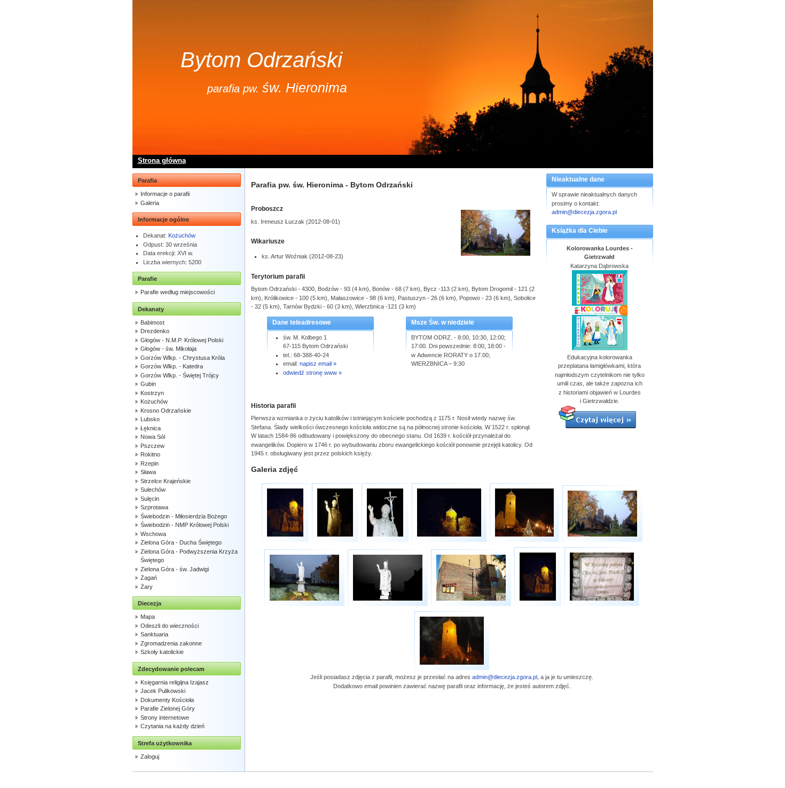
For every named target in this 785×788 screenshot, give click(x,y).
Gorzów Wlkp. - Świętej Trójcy (179, 375)
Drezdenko (154, 331)
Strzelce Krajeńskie (165, 481)
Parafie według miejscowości (177, 292)
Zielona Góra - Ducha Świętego (181, 542)
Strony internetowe (164, 717)
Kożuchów (181, 235)
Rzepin (149, 463)
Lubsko (150, 419)
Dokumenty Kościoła (167, 700)
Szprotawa (154, 507)
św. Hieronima (304, 87)
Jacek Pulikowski (162, 691)
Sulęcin (149, 498)
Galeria (149, 203)
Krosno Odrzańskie (165, 410)
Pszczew (152, 446)
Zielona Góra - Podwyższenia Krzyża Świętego (189, 556)
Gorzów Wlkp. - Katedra (171, 366)
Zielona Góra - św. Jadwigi (174, 569)
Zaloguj (149, 756)
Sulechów (153, 489)
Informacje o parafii (165, 194)
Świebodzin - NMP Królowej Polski (184, 525)
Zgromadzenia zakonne (171, 643)
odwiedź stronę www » (312, 372)
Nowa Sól (152, 437)
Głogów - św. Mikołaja (168, 348)
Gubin (148, 384)
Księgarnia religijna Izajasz (174, 682)
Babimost (152, 322)
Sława (148, 472)
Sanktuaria (154, 634)
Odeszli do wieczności (169, 625)
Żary (146, 587)
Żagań (148, 577)
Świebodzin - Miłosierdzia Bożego (183, 516)
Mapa (147, 616)
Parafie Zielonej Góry (167, 708)
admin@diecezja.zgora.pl (584, 212)
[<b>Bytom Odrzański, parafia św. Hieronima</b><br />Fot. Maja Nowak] (285, 512)
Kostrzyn (152, 393)
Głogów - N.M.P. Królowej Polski (181, 340)
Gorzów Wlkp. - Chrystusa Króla (182, 357)
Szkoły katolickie (162, 652)
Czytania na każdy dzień (172, 726)
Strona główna (162, 160)
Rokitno (150, 454)
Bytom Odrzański (261, 60)
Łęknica (150, 428)
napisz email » (318, 363)
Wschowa (153, 534)
